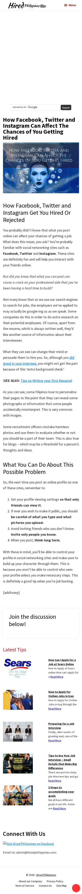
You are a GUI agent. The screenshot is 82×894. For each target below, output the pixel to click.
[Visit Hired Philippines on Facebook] (28, 844)
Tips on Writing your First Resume (46, 380)
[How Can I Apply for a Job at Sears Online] (18, 660)
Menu (72, 5)
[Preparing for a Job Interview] (18, 724)
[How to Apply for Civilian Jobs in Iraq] (18, 692)
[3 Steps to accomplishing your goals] (18, 788)
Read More (56, 676)
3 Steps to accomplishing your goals (61, 792)
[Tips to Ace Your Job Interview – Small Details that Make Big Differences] (18, 756)
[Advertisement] (41, 57)
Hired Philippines (46, 875)
